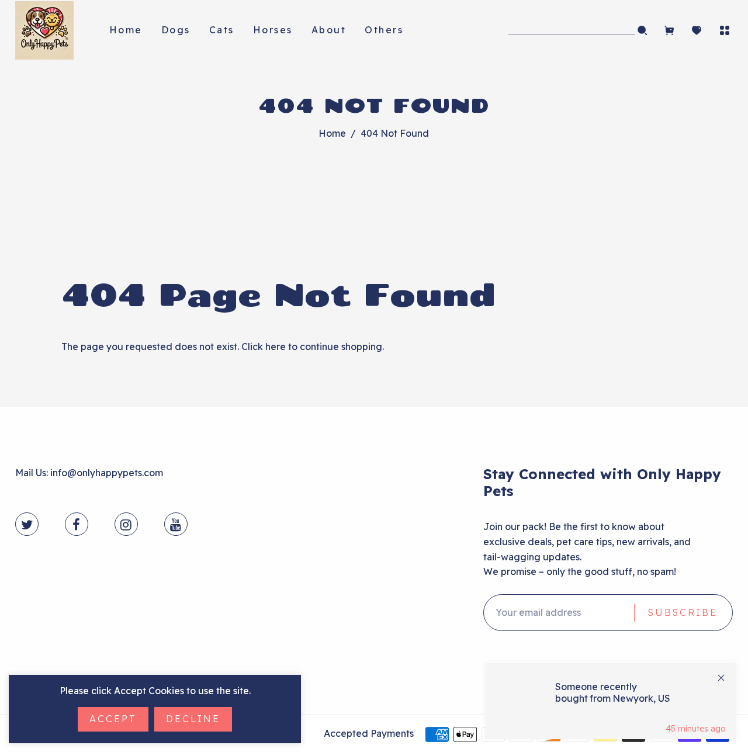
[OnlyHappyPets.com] (44, 29)
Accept (113, 719)
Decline (193, 719)
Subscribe (683, 612)
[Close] (721, 677)
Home (332, 133)
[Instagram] (125, 525)
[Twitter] (27, 525)
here (275, 346)
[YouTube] (175, 525)
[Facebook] (76, 525)
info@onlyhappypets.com (106, 473)
